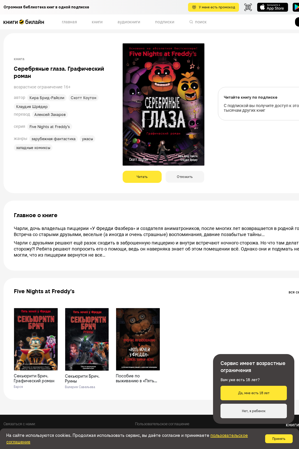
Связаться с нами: (20, 424)
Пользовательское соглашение (162, 424)
